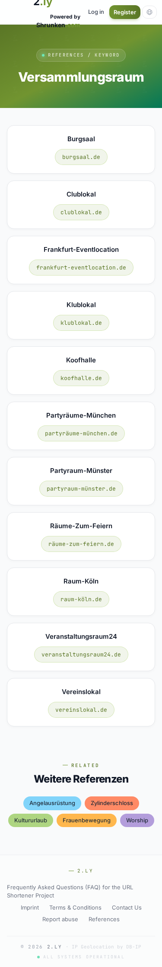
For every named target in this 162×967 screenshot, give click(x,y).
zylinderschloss (112, 802)
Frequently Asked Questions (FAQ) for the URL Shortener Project (70, 891)
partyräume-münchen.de (81, 433)
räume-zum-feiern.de (81, 544)
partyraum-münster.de (81, 488)
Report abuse (60, 919)
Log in (96, 11)
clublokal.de (81, 212)
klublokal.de (81, 323)
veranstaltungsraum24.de (81, 654)
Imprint (30, 907)
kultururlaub (30, 820)
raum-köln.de (81, 599)
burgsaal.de (81, 157)
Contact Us (127, 907)
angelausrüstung (52, 802)
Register (125, 12)
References (104, 919)
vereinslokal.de (81, 709)
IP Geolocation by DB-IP (106, 947)
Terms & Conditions (75, 907)
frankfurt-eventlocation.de (81, 267)
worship (137, 820)
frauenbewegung (87, 820)
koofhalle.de (81, 378)
